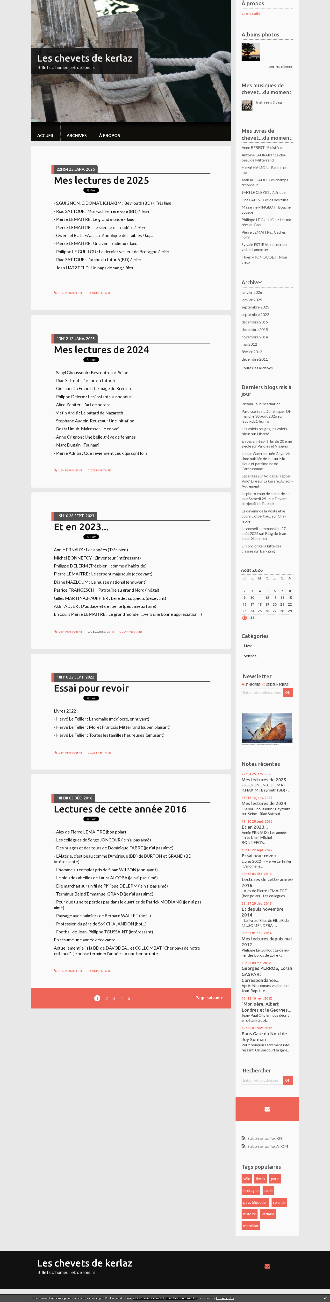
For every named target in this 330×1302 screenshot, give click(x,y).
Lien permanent (70, 293)
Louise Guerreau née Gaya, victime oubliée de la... (267, 456)
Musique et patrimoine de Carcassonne (264, 463)
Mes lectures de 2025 (101, 180)
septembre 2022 (255, 314)
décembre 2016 (255, 322)
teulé (268, 1190)
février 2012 (252, 351)
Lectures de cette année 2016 (120, 809)
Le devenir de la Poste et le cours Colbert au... (263, 513)
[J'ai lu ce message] (325, 1298)
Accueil (45, 135)
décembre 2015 (255, 329)
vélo (246, 1178)
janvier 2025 (252, 299)
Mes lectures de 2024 (101, 349)
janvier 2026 (252, 292)
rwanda (279, 1202)
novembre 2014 (255, 337)
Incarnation (271, 403)
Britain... (248, 403)
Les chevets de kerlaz (84, 58)
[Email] (267, 1109)
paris (275, 1178)
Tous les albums (280, 66)
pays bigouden (255, 1202)
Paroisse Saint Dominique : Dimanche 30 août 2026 (266, 414)
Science (250, 655)
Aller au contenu (15, 4)
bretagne (250, 1190)
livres (260, 1178)
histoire (249, 1213)
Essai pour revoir (91, 688)
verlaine (268, 1213)
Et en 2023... (81, 526)
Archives (77, 135)
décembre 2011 (255, 359)
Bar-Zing (267, 551)
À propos (109, 135)
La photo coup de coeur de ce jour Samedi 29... (265, 496)
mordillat (250, 1225)
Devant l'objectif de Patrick (264, 501)
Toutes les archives (257, 367)
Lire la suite (251, 13)
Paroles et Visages (273, 446)
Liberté (263, 433)
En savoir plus (225, 1298)
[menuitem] (45, 131)
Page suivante (209, 997)
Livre (110, 631)
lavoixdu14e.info (255, 421)
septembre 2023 (255, 307)
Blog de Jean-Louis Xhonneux (264, 536)
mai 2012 (249, 344)
